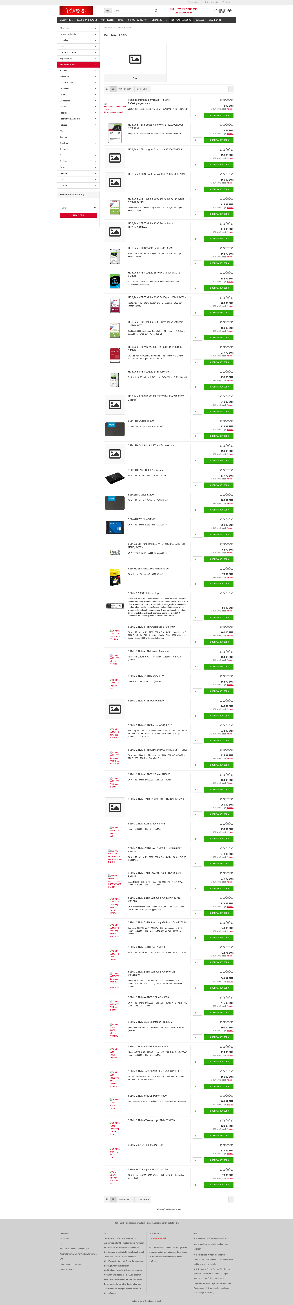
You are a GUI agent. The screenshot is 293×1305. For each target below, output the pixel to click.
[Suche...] (156, 11)
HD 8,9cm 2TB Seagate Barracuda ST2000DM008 (155, 149)
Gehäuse (200, 20)
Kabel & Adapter (66, 82)
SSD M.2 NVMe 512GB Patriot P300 (147, 1095)
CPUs (120, 20)
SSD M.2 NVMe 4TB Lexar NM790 (146, 947)
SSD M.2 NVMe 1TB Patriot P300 (146, 700)
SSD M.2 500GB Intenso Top (143, 593)
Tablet (62, 167)
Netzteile (63, 113)
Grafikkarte (215, 20)
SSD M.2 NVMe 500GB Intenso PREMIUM (150, 1022)
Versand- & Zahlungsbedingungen (74, 1249)
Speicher (63, 161)
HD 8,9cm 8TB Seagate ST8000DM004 (149, 371)
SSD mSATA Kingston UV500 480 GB (148, 1169)
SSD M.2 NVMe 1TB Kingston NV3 (146, 676)
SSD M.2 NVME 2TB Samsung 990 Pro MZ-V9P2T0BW (157, 922)
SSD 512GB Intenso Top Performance (148, 568)
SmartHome (65, 143)
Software (64, 149)
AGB (61, 1259)
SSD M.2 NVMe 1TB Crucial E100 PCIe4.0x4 (151, 626)
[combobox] (125, 89)
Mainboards (65, 101)
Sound (62, 155)
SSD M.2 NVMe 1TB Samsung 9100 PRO (150, 725)
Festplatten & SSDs (181, 20)
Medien (63, 107)
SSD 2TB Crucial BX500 (141, 494)
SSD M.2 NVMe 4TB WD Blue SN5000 (148, 997)
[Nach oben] (284, 1300)
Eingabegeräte (159, 20)
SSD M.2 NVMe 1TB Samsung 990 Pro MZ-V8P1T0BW (157, 749)
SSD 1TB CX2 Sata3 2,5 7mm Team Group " (151, 445)
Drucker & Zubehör (137, 20)
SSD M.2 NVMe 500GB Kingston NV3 (148, 1046)
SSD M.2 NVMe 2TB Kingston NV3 (146, 823)
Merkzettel (228, 2)
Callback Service (67, 1269)
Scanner (63, 137)
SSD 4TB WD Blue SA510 (141, 519)
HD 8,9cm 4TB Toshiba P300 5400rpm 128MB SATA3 (157, 297)
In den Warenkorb (219, 115)
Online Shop (137, 1301)
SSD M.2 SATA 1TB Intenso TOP (145, 1144)
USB (61, 179)
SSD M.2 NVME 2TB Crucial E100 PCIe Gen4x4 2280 (156, 799)
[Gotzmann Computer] (80, 11)
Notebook (64, 125)
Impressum (64, 1238)
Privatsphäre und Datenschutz (72, 1264)
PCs (61, 131)
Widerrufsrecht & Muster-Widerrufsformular (78, 1254)
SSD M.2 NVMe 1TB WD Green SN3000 (149, 774)
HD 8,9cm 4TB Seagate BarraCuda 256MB (151, 248)
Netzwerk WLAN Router (70, 119)
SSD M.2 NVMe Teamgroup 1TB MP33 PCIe (151, 1120)
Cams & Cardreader (87, 20)
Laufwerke (64, 89)
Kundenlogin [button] (212, 2)
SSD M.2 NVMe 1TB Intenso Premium (148, 651)
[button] (193, 2)
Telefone (63, 173)
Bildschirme (66, 20)
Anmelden (78, 215)
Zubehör (63, 185)
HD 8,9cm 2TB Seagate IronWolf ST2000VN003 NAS (156, 174)
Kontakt (63, 1243)
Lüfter (62, 95)
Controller (107, 20)
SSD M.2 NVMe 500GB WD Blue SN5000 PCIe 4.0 (154, 1071)
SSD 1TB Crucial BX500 (141, 420)
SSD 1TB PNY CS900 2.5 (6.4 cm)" (146, 470)
